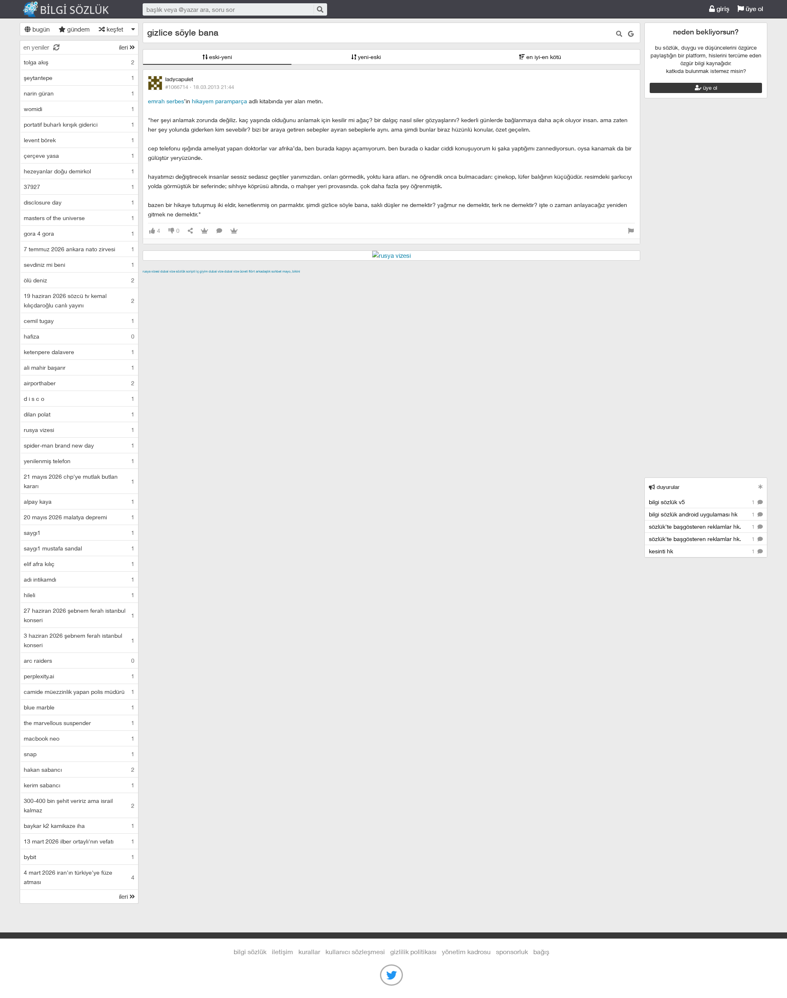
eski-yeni (219, 56)
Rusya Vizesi (151, 271)
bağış (541, 951)
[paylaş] (190, 231)
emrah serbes (166, 101)
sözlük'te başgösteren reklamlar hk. (702, 526)
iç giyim (202, 271)
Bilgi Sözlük (73, 9)
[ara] (320, 9)
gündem (78, 29)
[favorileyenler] (234, 231)
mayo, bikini (291, 271)
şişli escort (491, 280)
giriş (722, 9)
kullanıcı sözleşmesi (355, 951)
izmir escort (159, 280)
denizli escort (272, 280)
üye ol (753, 9)
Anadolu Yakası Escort (403, 280)
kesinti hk (702, 551)
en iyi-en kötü (543, 56)
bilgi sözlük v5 (702, 501)
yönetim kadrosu (466, 951)
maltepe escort (197, 280)
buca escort (235, 280)
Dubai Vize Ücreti (236, 271)
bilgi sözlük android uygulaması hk (702, 514)
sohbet (276, 271)
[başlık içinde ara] (619, 34)
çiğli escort (306, 280)
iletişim (282, 951)
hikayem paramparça (219, 101)
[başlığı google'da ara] (631, 34)
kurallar (309, 951)
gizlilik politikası (413, 951)
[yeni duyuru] (760, 486)
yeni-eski (368, 56)
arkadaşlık (263, 271)
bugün (40, 29)
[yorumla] (219, 231)
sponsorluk (512, 951)
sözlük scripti (186, 271)
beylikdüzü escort (577, 280)
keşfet (114, 29)
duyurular (667, 487)
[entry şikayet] (631, 231)
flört (252, 271)
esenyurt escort (529, 280)
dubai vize (167, 271)
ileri (124, 47)
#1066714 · (199, 87)
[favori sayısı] (204, 231)
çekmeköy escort (347, 280)
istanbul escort (454, 280)
